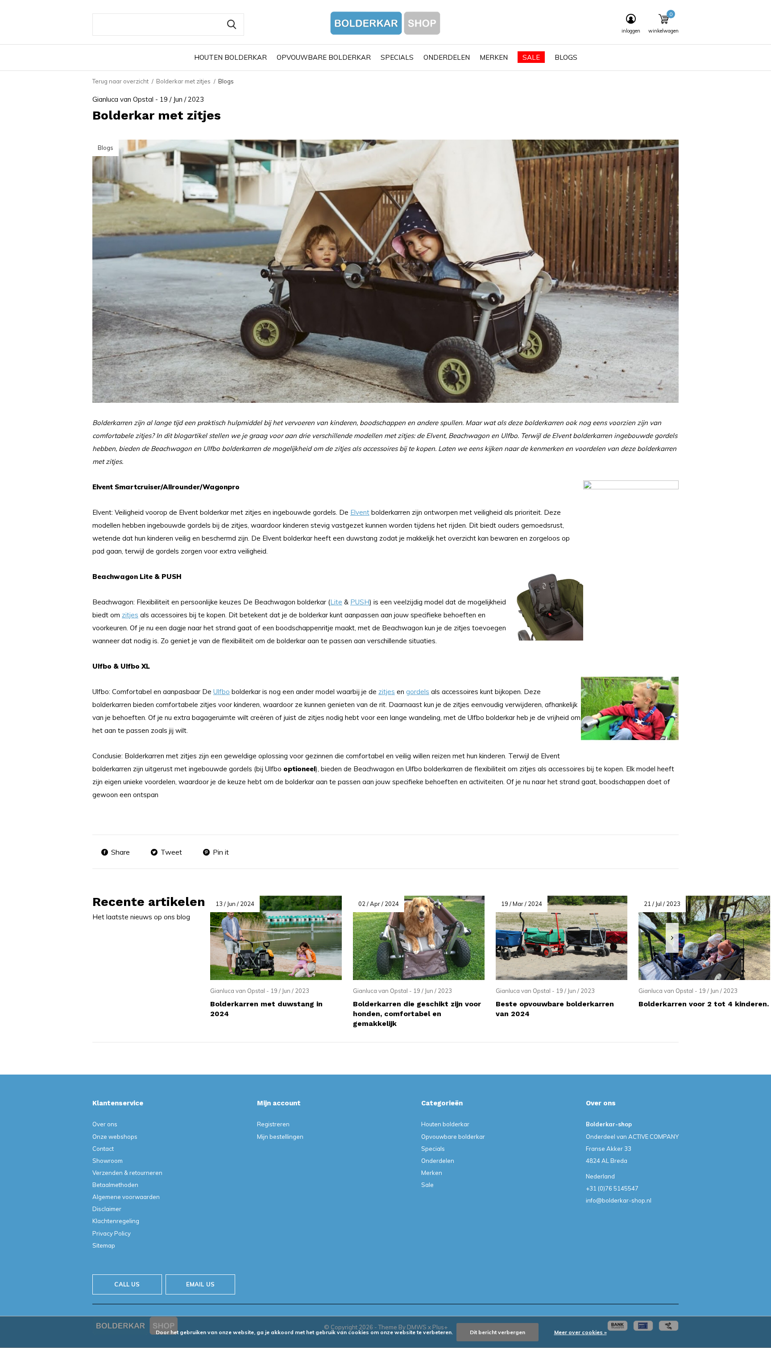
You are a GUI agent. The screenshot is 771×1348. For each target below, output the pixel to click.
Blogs (566, 57)
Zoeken (231, 24)
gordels (417, 691)
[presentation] (672, 938)
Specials (397, 57)
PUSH (359, 602)
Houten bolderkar (230, 57)
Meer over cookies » (580, 1332)
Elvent (359, 512)
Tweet (171, 852)
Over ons (104, 1124)
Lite (336, 602)
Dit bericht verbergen (497, 1332)
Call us (127, 1284)
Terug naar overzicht (120, 81)
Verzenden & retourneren (127, 1172)
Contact (103, 1148)
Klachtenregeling (115, 1220)
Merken (494, 57)
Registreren (273, 1124)
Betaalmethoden (115, 1184)
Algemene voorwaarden (126, 1196)
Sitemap (103, 1245)
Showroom (107, 1160)
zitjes (130, 615)
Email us (200, 1284)
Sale (531, 57)
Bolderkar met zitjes (183, 81)
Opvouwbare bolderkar (324, 57)
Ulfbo (221, 691)
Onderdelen (446, 57)
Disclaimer (106, 1208)
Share (120, 852)
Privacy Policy (111, 1233)
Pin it (221, 852)
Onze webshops (114, 1136)
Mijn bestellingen (280, 1136)
